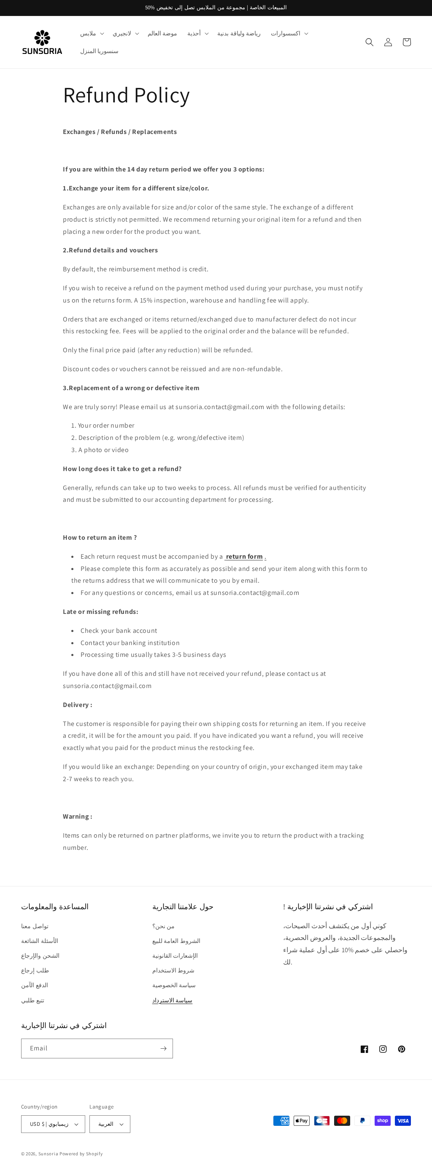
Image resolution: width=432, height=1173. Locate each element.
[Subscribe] (163, 1048)
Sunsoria (48, 1154)
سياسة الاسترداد (172, 1000)
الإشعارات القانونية (175, 955)
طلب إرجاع (35, 970)
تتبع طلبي (32, 1000)
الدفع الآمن (34, 985)
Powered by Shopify (81, 1154)
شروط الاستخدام (173, 970)
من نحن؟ (163, 926)
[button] (91, 33)
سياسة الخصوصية (174, 985)
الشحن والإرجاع (40, 955)
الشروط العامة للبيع (176, 941)
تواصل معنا (35, 926)
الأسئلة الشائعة (39, 941)
